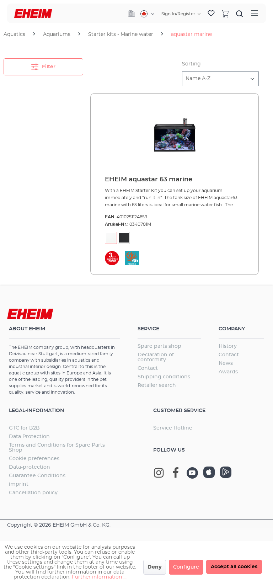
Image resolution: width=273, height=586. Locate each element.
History (228, 346)
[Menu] (254, 13)
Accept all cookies (234, 566)
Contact (148, 368)
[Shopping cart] (225, 13)
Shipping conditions (164, 376)
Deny (155, 567)
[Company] (131, 13)
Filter (48, 66)
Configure (186, 567)
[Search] (239, 13)
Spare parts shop (159, 346)
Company (232, 328)
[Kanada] (147, 13)
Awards (228, 371)
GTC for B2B (24, 428)
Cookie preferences (34, 458)
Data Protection (29, 436)
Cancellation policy (33, 492)
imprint (18, 484)
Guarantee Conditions (37, 475)
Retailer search (157, 385)
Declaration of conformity (156, 357)
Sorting (191, 64)
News (226, 363)
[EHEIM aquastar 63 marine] (174, 134)
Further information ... (99, 577)
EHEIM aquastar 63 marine (148, 179)
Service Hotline (172, 428)
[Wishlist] (211, 13)
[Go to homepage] (33, 13)
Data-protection (29, 467)
